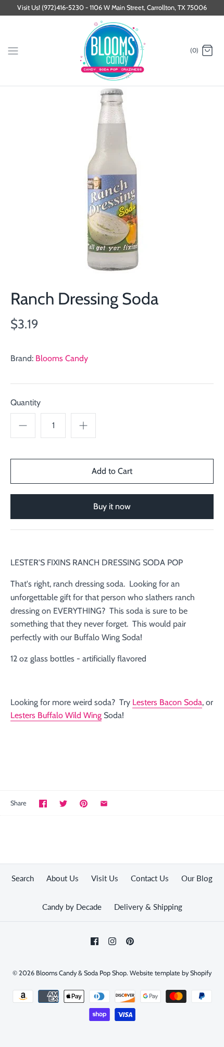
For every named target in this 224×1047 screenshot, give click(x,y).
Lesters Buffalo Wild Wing (56, 715)
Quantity (25, 402)
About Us (62, 878)
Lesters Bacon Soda (167, 702)
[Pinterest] (130, 941)
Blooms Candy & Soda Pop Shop (81, 973)
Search (22, 878)
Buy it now (112, 506)
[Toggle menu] (13, 50)
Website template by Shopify (170, 973)
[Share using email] (104, 803)
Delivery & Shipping (148, 906)
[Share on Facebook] (43, 803)
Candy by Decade (72, 906)
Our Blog (197, 878)
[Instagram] (112, 941)
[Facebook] (94, 941)
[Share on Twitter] (63, 803)
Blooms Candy (61, 358)
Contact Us (150, 878)
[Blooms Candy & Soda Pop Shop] (112, 51)
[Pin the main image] (84, 803)
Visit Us (104, 878)
